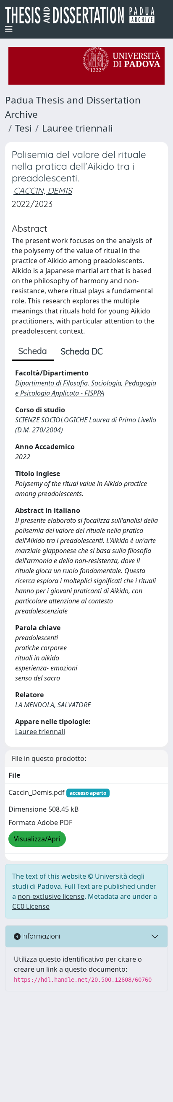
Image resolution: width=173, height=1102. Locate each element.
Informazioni (40, 936)
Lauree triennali (77, 128)
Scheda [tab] (32, 351)
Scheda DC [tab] (82, 351)
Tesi (23, 128)
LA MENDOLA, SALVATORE (53, 704)
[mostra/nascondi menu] (9, 29)
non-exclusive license (51, 896)
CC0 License (31, 906)
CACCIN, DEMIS (42, 190)
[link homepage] (83, 15)
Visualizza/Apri (37, 838)
